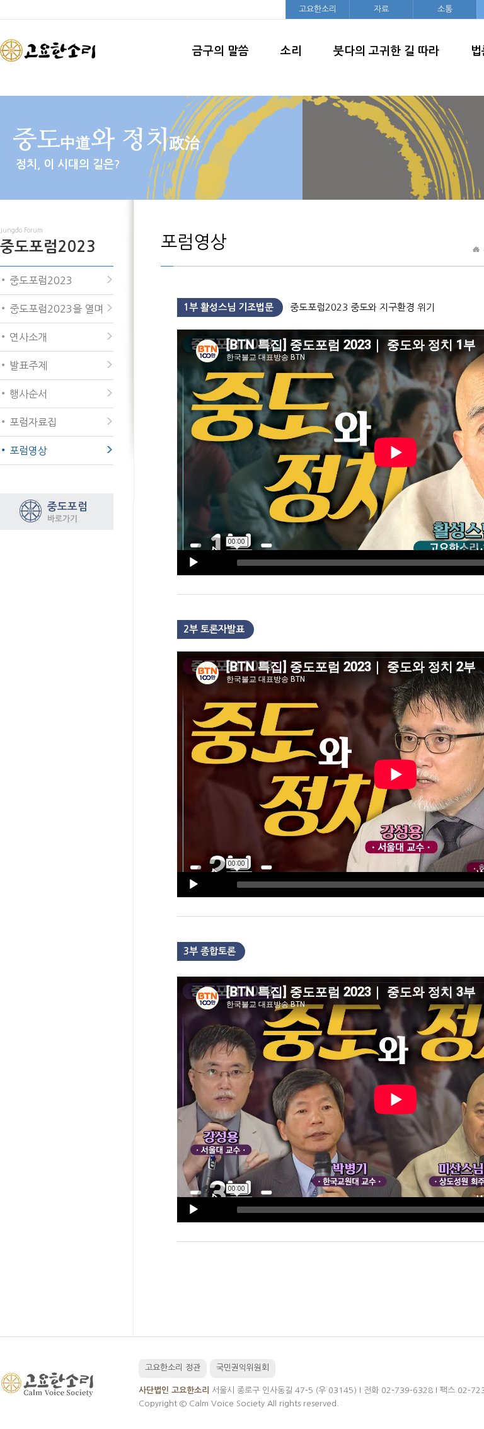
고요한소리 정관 (172, 1367)
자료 (381, 9)
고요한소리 (318, 9)
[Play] (193, 562)
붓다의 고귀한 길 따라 (386, 51)
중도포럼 (67, 512)
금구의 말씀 (220, 51)
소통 (444, 9)
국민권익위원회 (242, 1367)
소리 (291, 51)
